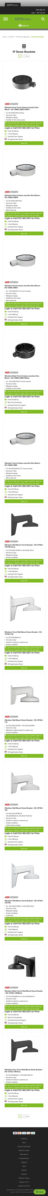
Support (24, 1170)
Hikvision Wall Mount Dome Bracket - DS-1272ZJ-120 (24, 809)
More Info (24, 143)
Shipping (24, 1162)
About (24, 1142)
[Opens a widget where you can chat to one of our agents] (39, 1192)
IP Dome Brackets (37, 37)
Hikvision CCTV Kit (24, 1186)
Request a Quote (24, 1150)
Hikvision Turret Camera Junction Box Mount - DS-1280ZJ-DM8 (23, 464)
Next (27, 56)
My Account (41, 13)
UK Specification (24, 1158)
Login (33, 13)
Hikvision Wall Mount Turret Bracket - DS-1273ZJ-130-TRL (24, 901)
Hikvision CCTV (24, 1182)
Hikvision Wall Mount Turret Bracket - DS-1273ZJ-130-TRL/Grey (24, 546)
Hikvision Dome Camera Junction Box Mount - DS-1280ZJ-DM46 (23, 196)
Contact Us (24, 1138)
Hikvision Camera (24, 1178)
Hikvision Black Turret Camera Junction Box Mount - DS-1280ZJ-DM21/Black (22, 377)
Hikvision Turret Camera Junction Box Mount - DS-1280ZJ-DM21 (23, 286)
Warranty (24, 1174)
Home (5, 37)
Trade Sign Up (40, 10)
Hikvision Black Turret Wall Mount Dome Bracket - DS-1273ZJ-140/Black (24, 992)
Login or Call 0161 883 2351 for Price (22, 127)
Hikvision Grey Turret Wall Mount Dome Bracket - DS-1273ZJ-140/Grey (24, 1070)
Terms (24, 1166)
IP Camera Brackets (23, 37)
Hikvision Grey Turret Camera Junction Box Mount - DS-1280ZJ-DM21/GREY (22, 108)
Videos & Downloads (24, 1146)
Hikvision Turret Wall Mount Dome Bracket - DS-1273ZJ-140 (23, 633)
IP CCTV (11, 37)
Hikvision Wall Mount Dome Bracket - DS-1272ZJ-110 (24, 721)
